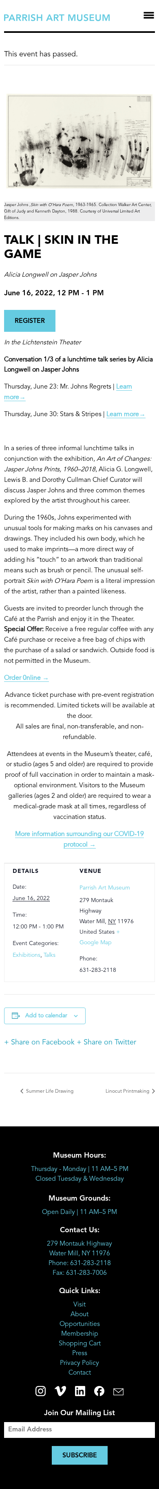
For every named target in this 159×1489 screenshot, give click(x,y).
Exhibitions (26, 955)
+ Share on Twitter (106, 1042)
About (79, 1314)
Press (79, 1353)
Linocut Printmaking (128, 1091)
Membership (79, 1334)
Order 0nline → (26, 678)
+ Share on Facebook (39, 1042)
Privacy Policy (79, 1363)
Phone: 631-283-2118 (80, 1263)
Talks (49, 955)
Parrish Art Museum (105, 888)
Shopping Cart (80, 1344)
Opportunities (80, 1324)
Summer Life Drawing (49, 1091)
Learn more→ (126, 414)
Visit (79, 1305)
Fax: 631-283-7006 (80, 1273)
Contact (79, 1373)
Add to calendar (46, 1015)
